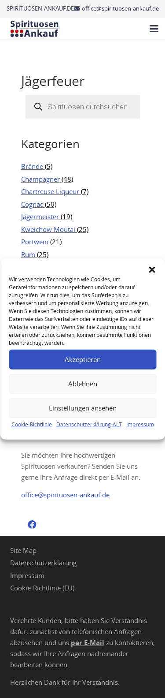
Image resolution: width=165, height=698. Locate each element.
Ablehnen (82, 383)
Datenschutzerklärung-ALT (89, 423)
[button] (151, 269)
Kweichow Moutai (48, 229)
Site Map (23, 550)
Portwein (34, 241)
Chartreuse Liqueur (50, 191)
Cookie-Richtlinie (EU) (42, 587)
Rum (28, 254)
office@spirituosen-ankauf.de (65, 494)
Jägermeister (40, 216)
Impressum (140, 423)
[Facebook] (32, 525)
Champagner (40, 179)
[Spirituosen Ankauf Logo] (34, 29)
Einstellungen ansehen (83, 407)
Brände (32, 166)
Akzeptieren (83, 359)
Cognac (32, 204)
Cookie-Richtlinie (31, 423)
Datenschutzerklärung (43, 562)
